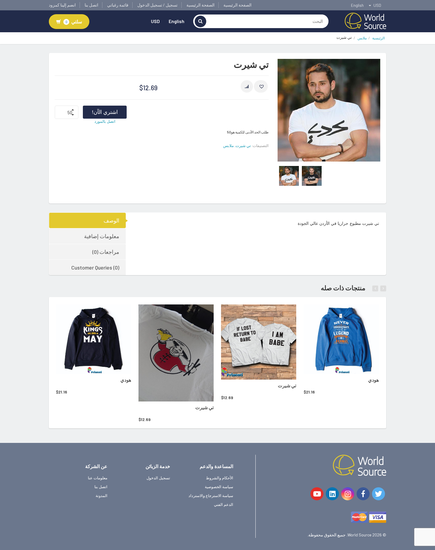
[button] (261, 86)
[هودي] (93, 339)
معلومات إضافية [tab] (101, 236)
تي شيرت (243, 145)
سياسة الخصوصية (219, 486)
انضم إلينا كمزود (62, 4)
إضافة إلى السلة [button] (85, 312)
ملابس (362, 38)
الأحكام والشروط (219, 477)
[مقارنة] (247, 86)
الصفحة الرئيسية (237, 4)
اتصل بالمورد (104, 121)
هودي (125, 380)
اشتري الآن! (105, 112)
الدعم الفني (223, 504)
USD (155, 21)
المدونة (101, 495)
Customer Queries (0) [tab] (95, 267)
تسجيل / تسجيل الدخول (157, 4)
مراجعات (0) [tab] (105, 252)
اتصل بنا (91, 4)
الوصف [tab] (111, 220)
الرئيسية (378, 38)
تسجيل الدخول (158, 477)
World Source (359, 534)
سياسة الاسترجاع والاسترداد (210, 495)
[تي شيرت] (176, 353)
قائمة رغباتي (117, 4)
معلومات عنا (97, 477)
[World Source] (365, 20)
